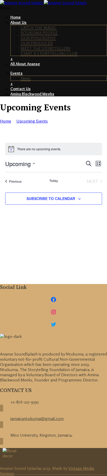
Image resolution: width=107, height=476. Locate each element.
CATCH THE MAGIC (38, 27)
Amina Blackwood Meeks (32, 93)
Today (53, 181)
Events (16, 73)
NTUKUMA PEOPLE (39, 32)
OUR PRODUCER (37, 43)
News (26, 78)
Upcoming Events (32, 121)
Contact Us (20, 88)
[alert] (53, 149)
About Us (18, 22)
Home (15, 17)
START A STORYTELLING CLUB (49, 53)
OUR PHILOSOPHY (38, 37)
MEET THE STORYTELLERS (45, 48)
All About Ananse (25, 63)
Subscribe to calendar (50, 198)
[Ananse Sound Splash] (43, 2)
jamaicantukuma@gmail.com (37, 418)
